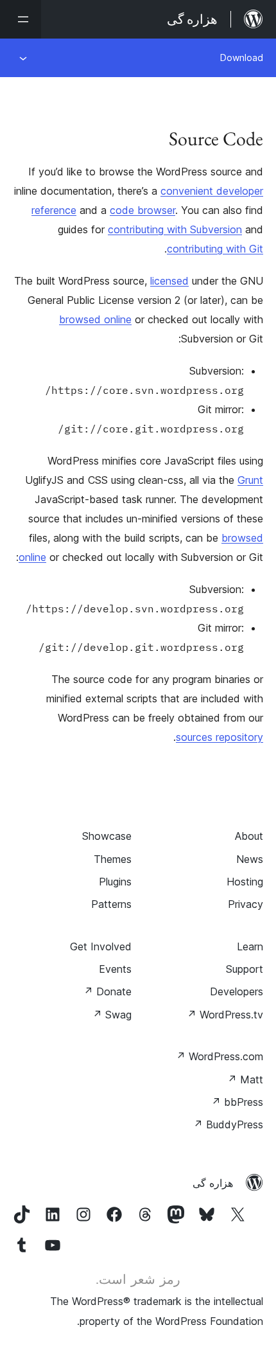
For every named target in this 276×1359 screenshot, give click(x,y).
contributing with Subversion (175, 229)
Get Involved (101, 946)
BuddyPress (228, 1124)
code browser (142, 210)
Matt (245, 1079)
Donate (107, 991)
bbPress (237, 1102)
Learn (250, 946)
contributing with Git (215, 248)
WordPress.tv (225, 1014)
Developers (236, 991)
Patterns (111, 904)
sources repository (219, 737)
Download (241, 57)
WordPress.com (219, 1056)
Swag (112, 1014)
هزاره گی (213, 1183)
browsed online (95, 319)
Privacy (245, 904)
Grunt (250, 480)
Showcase (107, 836)
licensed (169, 280)
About (249, 836)
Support (244, 969)
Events (115, 969)
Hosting (245, 881)
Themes (113, 859)
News (249, 859)
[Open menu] (20, 19)
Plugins (115, 881)
